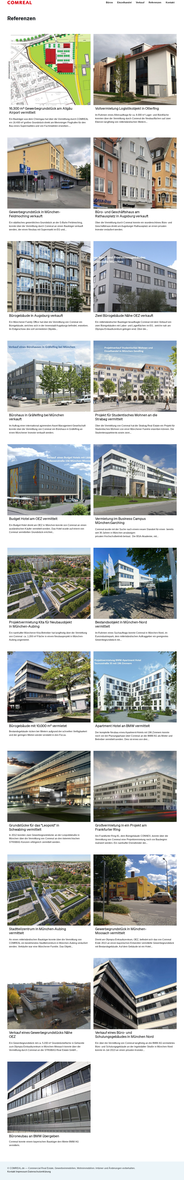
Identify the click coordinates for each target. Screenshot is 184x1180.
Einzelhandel (124, 2)
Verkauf (140, 2)
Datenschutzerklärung (39, 1171)
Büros (109, 2)
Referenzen (155, 2)
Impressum (21, 1171)
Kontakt (170, 2)
